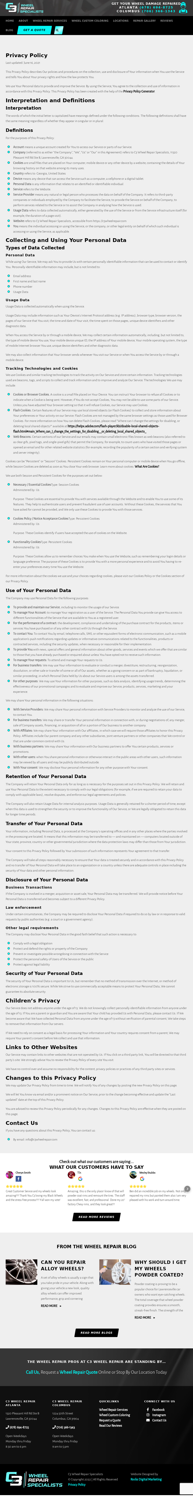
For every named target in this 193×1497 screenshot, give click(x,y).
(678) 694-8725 (156, 7)
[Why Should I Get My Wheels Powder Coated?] (115, 1272)
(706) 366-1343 (159, 11)
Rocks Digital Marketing (146, 1479)
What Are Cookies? (147, 466)
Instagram (159, 1415)
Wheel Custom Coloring (114, 1415)
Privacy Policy (77, 1484)
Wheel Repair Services (113, 1410)
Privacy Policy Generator (139, 91)
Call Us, (33, 1372)
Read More (49, 1306)
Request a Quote (110, 1420)
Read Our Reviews (110, 1425)
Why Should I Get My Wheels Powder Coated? (160, 1269)
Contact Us (159, 1420)
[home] (34, 1474)
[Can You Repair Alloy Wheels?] (21, 1272)
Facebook (158, 1410)
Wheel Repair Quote (79, 1372)
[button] (57, 30)
